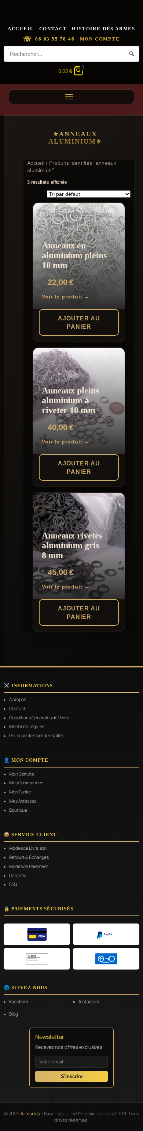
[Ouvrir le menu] (71, 97)
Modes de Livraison (28, 848)
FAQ (13, 884)
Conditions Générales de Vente (39, 718)
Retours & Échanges (29, 857)
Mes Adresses (22, 801)
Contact (53, 28)
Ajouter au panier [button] (79, 322)
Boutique (18, 810)
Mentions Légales (26, 727)
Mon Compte (100, 39)
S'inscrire (71, 1076)
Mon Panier (20, 792)
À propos (17, 699)
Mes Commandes (26, 783)
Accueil (21, 28)
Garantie (17, 876)
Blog (13, 1014)
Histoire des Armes (103, 28)
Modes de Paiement (28, 866)
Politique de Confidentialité (36, 736)
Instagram (89, 1002)
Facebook (19, 1002)
